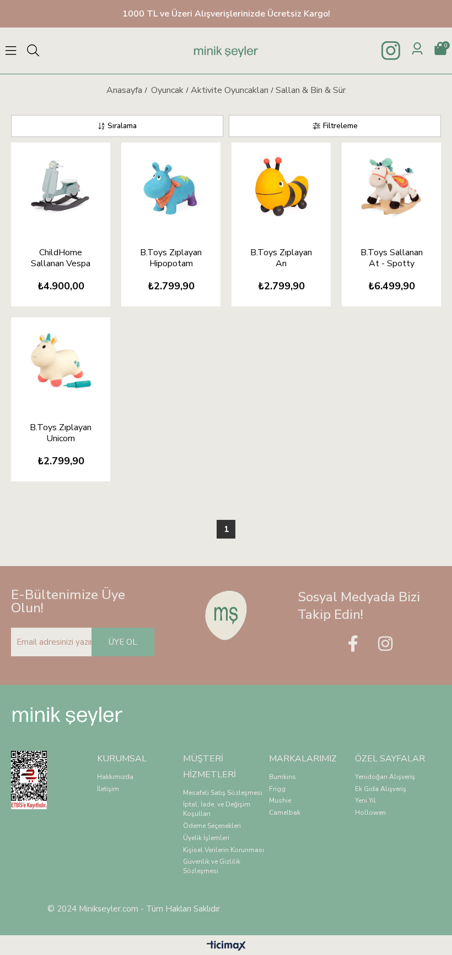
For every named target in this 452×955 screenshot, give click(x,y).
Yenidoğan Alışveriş (385, 776)
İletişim (108, 788)
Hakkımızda (115, 776)
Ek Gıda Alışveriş (380, 788)
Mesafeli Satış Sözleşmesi (222, 792)
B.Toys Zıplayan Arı (281, 258)
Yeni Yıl (365, 800)
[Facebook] (353, 643)
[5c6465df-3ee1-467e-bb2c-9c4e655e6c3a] (67, 716)
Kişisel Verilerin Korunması (223, 850)
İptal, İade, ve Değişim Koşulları (216, 809)
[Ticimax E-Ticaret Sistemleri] (226, 946)
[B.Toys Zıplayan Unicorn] (61, 361)
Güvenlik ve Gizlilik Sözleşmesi (211, 866)
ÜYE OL (123, 641)
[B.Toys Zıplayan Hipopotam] (171, 186)
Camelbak (284, 812)
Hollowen (370, 812)
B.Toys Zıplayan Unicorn (61, 433)
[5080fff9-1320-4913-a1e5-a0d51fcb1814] (36, 780)
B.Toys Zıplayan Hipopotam (171, 258)
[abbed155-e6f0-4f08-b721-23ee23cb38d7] (226, 615)
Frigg (277, 788)
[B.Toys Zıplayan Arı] (281, 186)
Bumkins (282, 776)
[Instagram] (385, 643)
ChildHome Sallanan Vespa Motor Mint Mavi (61, 258)
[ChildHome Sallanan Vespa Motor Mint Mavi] (61, 186)
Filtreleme (340, 125)
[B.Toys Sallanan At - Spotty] (391, 186)
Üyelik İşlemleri (206, 837)
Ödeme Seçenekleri (212, 825)
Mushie (280, 800)
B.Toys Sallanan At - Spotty (391, 258)
